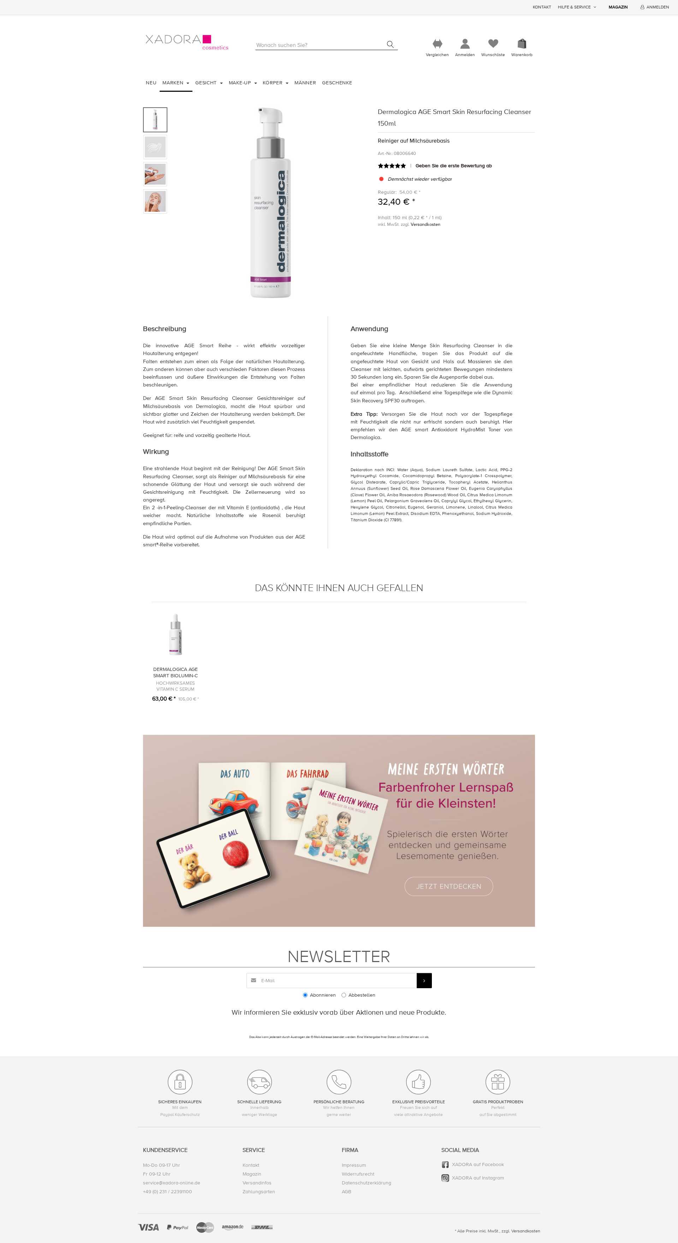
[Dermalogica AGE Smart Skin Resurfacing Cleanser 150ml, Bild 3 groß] (155, 174)
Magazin (618, 7)
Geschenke (337, 83)
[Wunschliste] (493, 44)
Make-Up (241, 83)
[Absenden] (424, 980)
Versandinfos (257, 1183)
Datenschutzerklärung (366, 1183)
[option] (270, 202)
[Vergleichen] (437, 44)
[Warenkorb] (522, 44)
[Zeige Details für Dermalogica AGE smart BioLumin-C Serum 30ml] (175, 634)
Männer (305, 83)
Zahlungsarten (259, 1192)
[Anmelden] (465, 44)
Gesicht (207, 83)
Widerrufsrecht (358, 1174)
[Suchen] (390, 44)
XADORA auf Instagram (478, 1178)
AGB (346, 1192)
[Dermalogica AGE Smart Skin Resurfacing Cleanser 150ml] (270, 202)
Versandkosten (425, 224)
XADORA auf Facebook (478, 1164)
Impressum (354, 1165)
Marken (173, 83)
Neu (151, 83)
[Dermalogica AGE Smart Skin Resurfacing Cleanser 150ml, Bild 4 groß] (155, 201)
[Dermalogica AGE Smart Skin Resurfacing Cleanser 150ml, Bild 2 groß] (155, 147)
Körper (273, 83)
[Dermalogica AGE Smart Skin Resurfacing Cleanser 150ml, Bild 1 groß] (155, 120)
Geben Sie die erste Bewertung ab (454, 166)
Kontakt (542, 7)
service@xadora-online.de (171, 1183)
